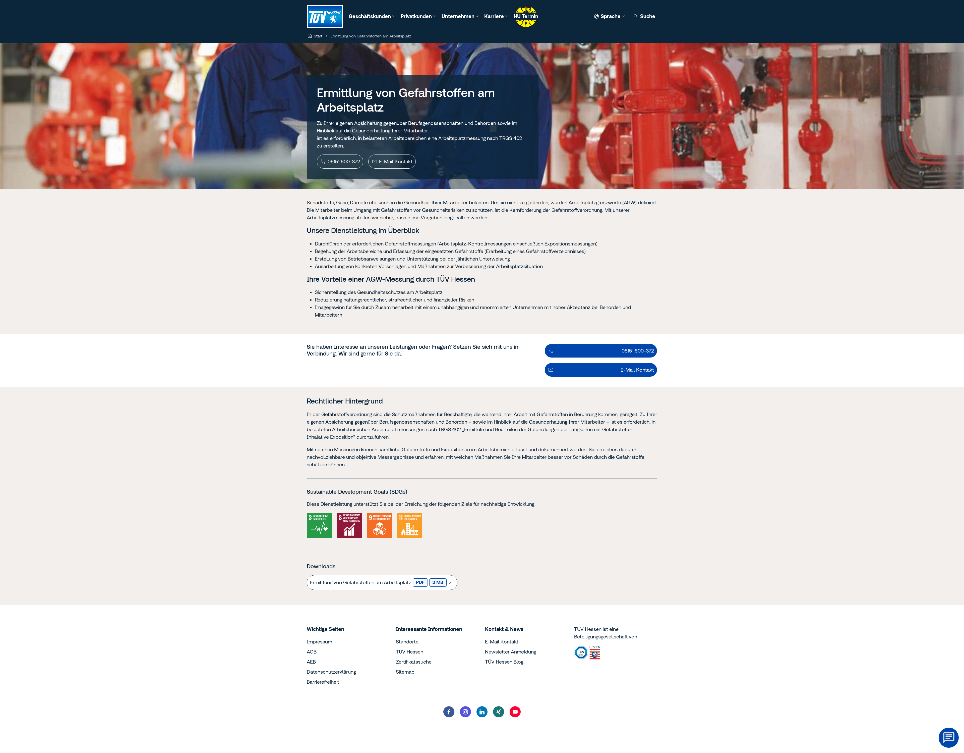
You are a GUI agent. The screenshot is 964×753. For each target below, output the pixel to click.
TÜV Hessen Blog (504, 662)
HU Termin (526, 16)
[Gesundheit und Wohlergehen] (319, 525)
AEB (311, 662)
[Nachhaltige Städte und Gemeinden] (409, 525)
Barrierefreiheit (323, 682)
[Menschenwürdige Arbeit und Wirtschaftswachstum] (349, 525)
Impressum (319, 641)
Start (318, 36)
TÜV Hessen (409, 652)
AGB (312, 652)
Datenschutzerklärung (331, 672)
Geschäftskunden (370, 16)
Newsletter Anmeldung (510, 652)
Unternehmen (459, 16)
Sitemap (405, 672)
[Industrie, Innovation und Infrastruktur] (379, 525)
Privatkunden (417, 16)
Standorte (407, 641)
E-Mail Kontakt (501, 641)
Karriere (494, 16)
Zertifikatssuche (414, 662)
